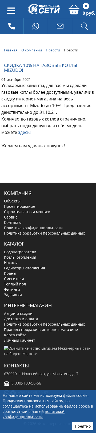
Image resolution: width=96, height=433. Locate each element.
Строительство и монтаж (27, 211)
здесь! (24, 132)
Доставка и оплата (21, 318)
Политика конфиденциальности (33, 227)
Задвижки (13, 294)
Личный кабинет (19, 340)
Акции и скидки (18, 313)
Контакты (13, 222)
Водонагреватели (20, 251)
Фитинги (12, 289)
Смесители (14, 278)
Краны (10, 273)
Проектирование (19, 206)
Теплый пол (15, 284)
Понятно (83, 426)
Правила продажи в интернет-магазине (41, 329)
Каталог (14, 243)
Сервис (10, 217)
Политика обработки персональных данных (44, 233)
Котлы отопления (20, 257)
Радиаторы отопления (24, 267)
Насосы (11, 262)
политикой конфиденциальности (34, 414)
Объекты (12, 201)
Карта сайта (15, 334)
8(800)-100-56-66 (26, 383)
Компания (17, 193)
